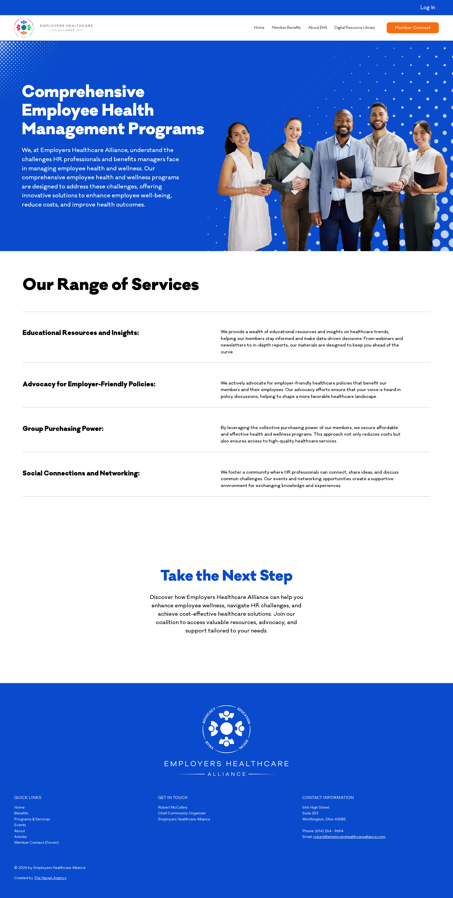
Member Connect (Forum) (36, 842)
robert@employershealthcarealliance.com (349, 836)
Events (20, 825)
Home (19, 807)
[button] (286, 28)
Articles (20, 836)
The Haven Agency (50, 877)
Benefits (21, 813)
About (19, 831)
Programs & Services (32, 819)
